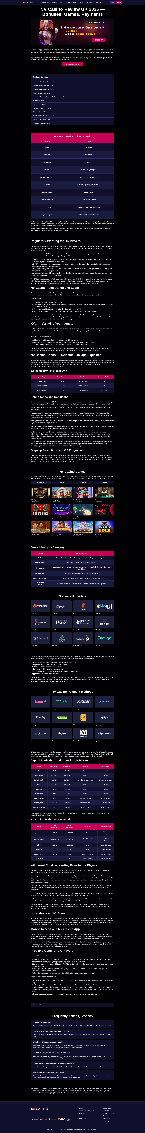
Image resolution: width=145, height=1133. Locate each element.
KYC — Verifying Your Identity (42, 93)
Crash (82, 482)
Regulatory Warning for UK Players (43, 85)
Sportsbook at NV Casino (40, 112)
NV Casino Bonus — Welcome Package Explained (48, 97)
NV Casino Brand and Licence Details (44, 82)
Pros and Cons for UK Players (42, 119)
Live (61, 482)
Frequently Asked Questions (41, 123)
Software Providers (39, 104)
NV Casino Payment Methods (42, 108)
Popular (39, 482)
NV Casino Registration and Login (43, 89)
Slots (103, 482)
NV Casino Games (38, 100)
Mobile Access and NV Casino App (43, 115)
